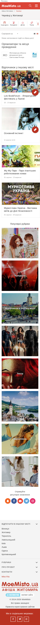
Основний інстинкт (13, 133)
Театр (32, 25)
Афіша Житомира (7, 11)
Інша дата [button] (4, 25)
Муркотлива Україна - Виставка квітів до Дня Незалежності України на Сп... (20, 209)
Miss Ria (5, 577)
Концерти (13, 25)
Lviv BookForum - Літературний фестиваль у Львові (20, 97)
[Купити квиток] (35, 92)
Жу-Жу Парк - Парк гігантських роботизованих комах (20, 172)
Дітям (23, 25)
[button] (38, 24)
